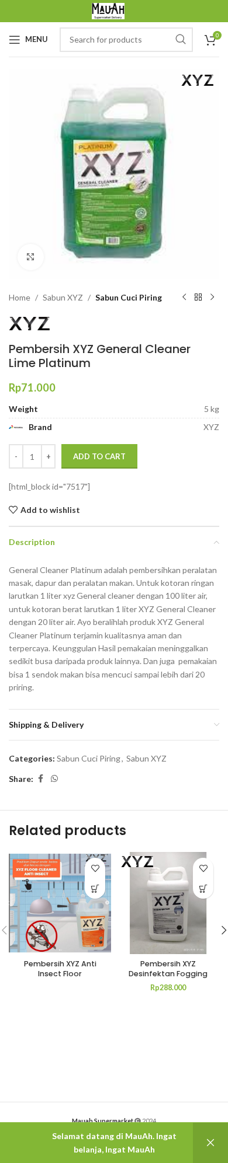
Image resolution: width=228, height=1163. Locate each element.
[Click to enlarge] (31, 257)
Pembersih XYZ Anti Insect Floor (60, 969)
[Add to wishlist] (95, 868)
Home (19, 297)
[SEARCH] (180, 39)
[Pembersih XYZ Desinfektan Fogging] (168, 903)
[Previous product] (184, 298)
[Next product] (212, 298)
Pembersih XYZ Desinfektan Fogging (168, 969)
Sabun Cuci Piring (128, 297)
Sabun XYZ (63, 297)
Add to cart (99, 456)
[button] (203, 888)
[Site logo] (108, 10)
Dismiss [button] (210, 1143)
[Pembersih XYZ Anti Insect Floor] (60, 903)
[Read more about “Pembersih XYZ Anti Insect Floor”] (95, 888)
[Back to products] (198, 298)
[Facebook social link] (40, 779)
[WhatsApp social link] (54, 779)
